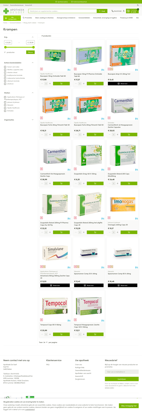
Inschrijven (122, 379)
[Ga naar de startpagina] (13, 11)
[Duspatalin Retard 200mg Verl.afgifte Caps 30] (89, 204)
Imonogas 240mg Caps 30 (118, 224)
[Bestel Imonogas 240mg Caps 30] (129, 232)
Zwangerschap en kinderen (66, 18)
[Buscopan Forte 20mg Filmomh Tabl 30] (55, 104)
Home (5, 23)
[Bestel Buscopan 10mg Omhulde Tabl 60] (61, 83)
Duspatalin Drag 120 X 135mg (85, 174)
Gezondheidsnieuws (16, 5)
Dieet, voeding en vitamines (44, 18)
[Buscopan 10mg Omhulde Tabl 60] (55, 55)
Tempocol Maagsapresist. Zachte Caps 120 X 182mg (86, 325)
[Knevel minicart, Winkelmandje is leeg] (128, 11)
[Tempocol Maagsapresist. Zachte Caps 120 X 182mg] (89, 306)
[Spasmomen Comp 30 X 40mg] (89, 253)
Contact (5, 5)
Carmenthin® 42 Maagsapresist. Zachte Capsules (120, 126)
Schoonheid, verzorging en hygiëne (105, 18)
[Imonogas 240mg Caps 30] (123, 204)
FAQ (47, 364)
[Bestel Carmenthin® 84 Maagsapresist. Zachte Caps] (61, 183)
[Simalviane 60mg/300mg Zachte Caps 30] (55, 253)
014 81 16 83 (15, 373)
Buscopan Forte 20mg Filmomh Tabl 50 (88, 125)
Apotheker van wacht (83, 373)
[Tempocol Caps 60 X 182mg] (55, 306)
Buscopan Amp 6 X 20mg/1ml (119, 74)
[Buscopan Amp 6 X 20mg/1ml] (123, 55)
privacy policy (109, 388)
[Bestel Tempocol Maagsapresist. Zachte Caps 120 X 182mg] (95, 334)
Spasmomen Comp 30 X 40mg (85, 273)
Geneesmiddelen (84, 18)
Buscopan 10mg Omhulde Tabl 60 (53, 76)
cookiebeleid (30, 409)
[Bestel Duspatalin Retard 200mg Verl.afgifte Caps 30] (95, 232)
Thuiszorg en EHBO (126, 18)
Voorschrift (28, 5)
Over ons (78, 364)
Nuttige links (79, 367)
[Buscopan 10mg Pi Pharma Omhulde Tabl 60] (89, 55)
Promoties (28, 18)
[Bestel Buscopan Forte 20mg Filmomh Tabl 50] (95, 134)
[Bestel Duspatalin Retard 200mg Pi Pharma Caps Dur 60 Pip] (61, 232)
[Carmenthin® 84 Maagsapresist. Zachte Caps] (55, 155)
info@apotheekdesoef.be (23, 376)
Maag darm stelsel (29, 23)
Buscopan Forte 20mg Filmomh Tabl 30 (55, 125)
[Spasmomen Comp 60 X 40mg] (123, 253)
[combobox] (62, 11)
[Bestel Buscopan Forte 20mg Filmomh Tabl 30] (61, 134)
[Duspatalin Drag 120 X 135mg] (89, 155)
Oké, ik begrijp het (128, 405)
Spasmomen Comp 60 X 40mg (119, 273)
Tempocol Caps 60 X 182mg (50, 324)
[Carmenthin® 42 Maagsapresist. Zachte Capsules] (123, 104)
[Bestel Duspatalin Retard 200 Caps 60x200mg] (129, 183)
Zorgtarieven (80, 379)
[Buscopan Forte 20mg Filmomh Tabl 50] (89, 104)
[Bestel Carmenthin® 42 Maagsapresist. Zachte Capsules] (129, 134)
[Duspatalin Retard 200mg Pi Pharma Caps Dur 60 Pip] (55, 204)
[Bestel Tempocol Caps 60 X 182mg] (61, 334)
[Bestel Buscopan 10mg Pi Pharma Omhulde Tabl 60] (95, 83)
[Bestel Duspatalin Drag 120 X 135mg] (95, 183)
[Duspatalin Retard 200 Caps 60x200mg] (123, 155)
